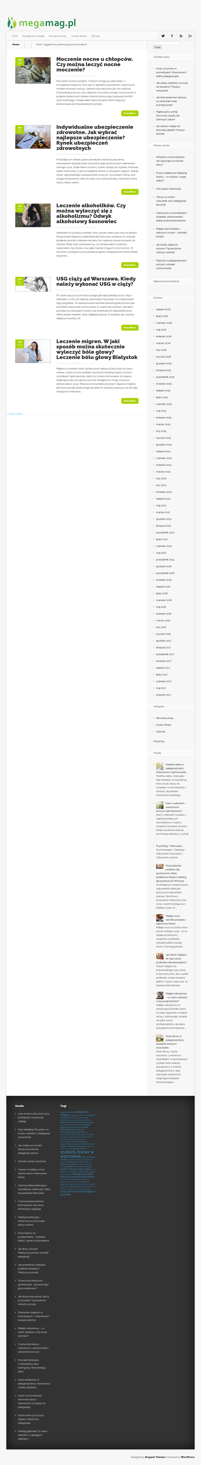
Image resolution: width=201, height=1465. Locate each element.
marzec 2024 (163, 471)
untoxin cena (73, 1182)
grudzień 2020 (164, 519)
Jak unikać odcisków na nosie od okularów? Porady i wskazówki (172, 87)
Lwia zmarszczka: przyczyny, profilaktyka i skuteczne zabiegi (34, 1117)
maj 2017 (161, 688)
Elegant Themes (155, 1457)
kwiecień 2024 (164, 465)
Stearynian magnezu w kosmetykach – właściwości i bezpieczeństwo (33, 1316)
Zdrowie (95, 36)
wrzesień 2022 (164, 492)
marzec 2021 (163, 512)
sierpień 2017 (163, 667)
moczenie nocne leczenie (70, 1137)
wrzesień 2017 (163, 661)
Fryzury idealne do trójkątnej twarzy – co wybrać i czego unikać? (171, 177)
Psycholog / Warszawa (169, 846)
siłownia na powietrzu (69, 1164)
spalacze (71, 1166)
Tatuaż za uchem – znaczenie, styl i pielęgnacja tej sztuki (171, 201)
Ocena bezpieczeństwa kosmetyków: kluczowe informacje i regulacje (31, 1205)
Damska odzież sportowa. (32, 1161)
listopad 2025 (163, 370)
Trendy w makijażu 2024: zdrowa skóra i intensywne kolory (32, 1173)
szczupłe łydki (83, 1172)
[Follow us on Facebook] (172, 36)
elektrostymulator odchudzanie (74, 1122)
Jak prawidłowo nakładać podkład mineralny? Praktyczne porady (32, 1268)
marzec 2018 (163, 620)
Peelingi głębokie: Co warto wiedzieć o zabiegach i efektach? (32, 1435)
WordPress (188, 1457)
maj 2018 (161, 607)
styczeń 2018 (163, 634)
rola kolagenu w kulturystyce (77, 1162)
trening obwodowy (83, 1176)
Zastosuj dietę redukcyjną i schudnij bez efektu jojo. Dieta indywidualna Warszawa (34, 1189)
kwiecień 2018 (163, 613)
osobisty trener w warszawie (77, 1154)
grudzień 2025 (164, 363)
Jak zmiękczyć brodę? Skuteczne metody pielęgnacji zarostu (30, 1149)
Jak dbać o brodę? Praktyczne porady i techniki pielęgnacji (33, 1253)
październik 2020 (165, 532)
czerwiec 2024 (164, 458)
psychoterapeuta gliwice (76, 1160)
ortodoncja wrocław (78, 1149)
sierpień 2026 (163, 309)
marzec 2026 (163, 343)
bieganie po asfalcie (77, 1115)
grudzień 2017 (163, 640)
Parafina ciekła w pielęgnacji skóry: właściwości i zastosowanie (171, 768)
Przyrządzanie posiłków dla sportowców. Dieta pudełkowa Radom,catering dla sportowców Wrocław (171, 873)
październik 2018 (165, 573)
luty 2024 (161, 478)
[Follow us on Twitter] (163, 36)
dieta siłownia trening (83, 1120)
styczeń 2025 (163, 437)
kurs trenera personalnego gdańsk (72, 1130)
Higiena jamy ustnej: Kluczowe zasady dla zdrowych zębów (168, 115)
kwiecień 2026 (164, 336)
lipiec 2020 (162, 539)
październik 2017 (165, 654)
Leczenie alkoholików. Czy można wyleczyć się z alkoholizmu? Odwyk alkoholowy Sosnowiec (91, 213)
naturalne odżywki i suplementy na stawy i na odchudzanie (77, 1143)
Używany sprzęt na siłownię (84, 1184)
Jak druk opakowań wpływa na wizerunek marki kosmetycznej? (171, 101)
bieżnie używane (77, 1118)
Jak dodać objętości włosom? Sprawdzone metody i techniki (168, 248)
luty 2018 (161, 627)
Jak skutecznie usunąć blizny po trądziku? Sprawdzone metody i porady (33, 1300)
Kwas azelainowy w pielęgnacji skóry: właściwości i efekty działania (34, 1383)
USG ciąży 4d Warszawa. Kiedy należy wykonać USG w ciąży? (96, 281)
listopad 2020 (163, 525)
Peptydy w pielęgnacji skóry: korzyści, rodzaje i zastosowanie (171, 264)
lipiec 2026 (162, 316)
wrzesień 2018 (164, 580)
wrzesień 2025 (164, 383)
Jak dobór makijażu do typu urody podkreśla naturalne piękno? (171, 958)
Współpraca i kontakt (33, 36)
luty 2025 (161, 431)
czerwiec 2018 (164, 600)
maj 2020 (161, 552)
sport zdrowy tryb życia (75, 1169)
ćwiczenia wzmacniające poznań (77, 1193)
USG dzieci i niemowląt (168, 188)
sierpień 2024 (163, 451)
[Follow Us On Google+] (190, 36)
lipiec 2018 (162, 593)
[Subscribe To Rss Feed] (181, 36)
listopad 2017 (163, 647)
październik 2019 (165, 559)
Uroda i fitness (79, 36)
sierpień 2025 (163, 390)
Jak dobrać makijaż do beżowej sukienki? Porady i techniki (170, 130)
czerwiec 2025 (164, 404)
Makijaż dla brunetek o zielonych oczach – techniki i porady (171, 232)
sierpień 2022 (163, 498)
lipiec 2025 (162, 397)
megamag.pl (74, 76)
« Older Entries (14, 413)
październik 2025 (165, 377)
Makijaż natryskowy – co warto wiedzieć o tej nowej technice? (171, 997)
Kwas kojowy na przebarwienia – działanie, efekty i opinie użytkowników (33, 1237)
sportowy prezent (84, 1167)
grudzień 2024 (164, 444)
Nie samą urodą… (58, 36)
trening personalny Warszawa (71, 1179)
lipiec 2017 (161, 674)
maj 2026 (161, 329)
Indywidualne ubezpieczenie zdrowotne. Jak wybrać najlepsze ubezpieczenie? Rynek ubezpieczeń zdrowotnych (94, 137)
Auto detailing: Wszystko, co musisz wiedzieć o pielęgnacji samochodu (34, 1133)
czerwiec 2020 (164, 546)
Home (15, 36)
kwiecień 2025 (163, 417)
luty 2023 (161, 485)
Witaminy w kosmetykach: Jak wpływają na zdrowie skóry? (170, 161)
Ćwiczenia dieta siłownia (70, 1186)
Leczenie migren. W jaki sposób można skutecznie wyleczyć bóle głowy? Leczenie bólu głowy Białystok (96, 349)
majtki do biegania (87, 1135)
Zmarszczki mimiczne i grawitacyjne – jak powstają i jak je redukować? (33, 1284)
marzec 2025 (163, 424)
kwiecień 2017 (163, 694)
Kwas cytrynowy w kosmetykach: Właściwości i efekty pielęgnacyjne (171, 72)
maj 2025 (161, 410)
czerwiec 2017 (164, 681)
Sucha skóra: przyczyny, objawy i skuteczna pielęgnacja (31, 1419)
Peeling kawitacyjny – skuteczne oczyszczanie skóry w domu (31, 1221)
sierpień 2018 (163, 586)
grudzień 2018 (163, 566)
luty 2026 (161, 350)
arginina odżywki (67, 1112)
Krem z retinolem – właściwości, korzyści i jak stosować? (171, 807)
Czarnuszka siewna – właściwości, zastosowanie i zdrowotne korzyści (33, 1348)
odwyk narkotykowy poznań (72, 1146)
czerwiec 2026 (164, 323)
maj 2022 (161, 505)
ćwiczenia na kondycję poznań (78, 1189)
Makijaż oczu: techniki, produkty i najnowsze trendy (171, 920)
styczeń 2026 (163, 356)
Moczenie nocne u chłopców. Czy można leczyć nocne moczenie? (94, 64)
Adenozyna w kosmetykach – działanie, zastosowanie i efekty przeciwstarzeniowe (172, 217)
